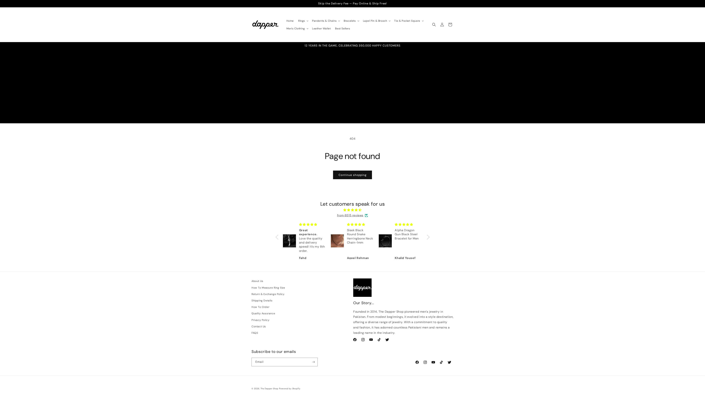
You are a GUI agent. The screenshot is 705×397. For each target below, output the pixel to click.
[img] (352, 210)
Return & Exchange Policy (268, 294)
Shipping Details (262, 300)
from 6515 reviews (350, 215)
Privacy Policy (260, 320)
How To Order (260, 307)
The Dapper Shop (270, 388)
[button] (303, 21)
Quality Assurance (263, 313)
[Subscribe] (313, 362)
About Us (257, 281)
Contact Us (259, 326)
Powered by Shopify (289, 388)
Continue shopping (352, 175)
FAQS (255, 333)
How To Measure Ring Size (268, 287)
